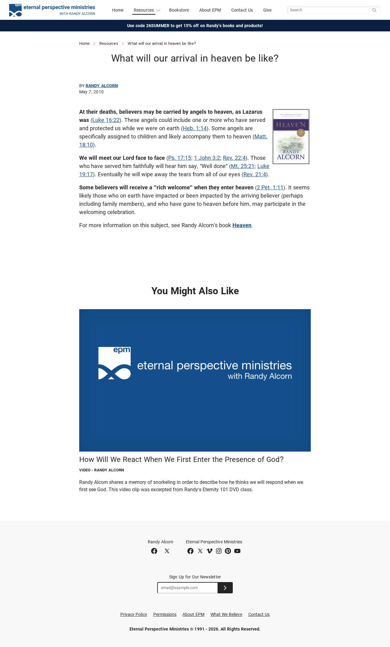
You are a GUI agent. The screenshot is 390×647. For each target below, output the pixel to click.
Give (267, 10)
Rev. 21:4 (254, 174)
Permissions (165, 614)
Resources (108, 43)
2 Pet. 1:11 (270, 187)
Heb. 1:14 (195, 128)
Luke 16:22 (105, 120)
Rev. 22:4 (234, 158)
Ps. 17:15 (179, 158)
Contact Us (242, 10)
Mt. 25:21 (242, 166)
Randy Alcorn (102, 85)
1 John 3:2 (207, 158)
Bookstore (179, 10)
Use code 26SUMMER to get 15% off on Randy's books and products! (195, 25)
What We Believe (226, 614)
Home (117, 10)
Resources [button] (144, 10)
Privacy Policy (133, 614)
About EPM (210, 10)
